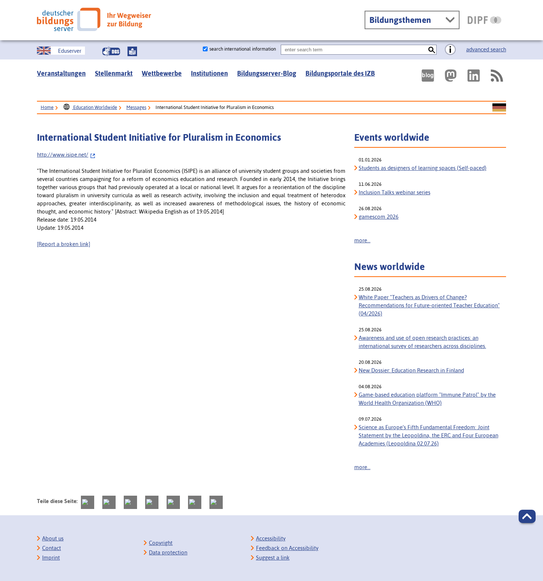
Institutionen (209, 73)
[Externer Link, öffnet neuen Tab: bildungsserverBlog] (427, 75)
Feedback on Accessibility (287, 548)
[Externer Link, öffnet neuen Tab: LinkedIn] (473, 75)
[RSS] (496, 75)
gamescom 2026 (379, 216)
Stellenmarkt (114, 73)
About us (53, 538)
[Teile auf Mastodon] (87, 502)
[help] (450, 50)
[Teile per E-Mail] (194, 502)
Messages (136, 107)
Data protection (168, 552)
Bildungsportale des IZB (340, 73)
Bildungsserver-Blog (266, 73)
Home (47, 107)
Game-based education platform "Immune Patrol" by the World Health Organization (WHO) (427, 399)
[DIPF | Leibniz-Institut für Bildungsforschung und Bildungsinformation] (484, 19)
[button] (527, 516)
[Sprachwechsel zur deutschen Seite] (499, 107)
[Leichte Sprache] (132, 51)
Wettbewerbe (162, 73)
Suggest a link (273, 557)
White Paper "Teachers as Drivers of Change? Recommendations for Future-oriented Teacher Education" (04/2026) (429, 305)
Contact (51, 548)
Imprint (51, 557)
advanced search (486, 49)
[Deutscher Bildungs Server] (94, 19)
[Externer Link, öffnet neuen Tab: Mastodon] (450, 75)
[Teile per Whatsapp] (151, 502)
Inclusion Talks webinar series (394, 192)
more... (362, 240)
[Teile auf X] (130, 502)
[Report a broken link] (63, 244)
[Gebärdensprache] (111, 51)
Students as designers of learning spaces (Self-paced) (422, 168)
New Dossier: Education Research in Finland (411, 370)
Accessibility (271, 538)
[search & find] (431, 49)
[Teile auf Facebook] (109, 502)
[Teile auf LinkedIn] (173, 502)
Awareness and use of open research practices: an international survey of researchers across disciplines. (422, 342)
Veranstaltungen (61, 73)
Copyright (161, 543)
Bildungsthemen (400, 20)
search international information (242, 49)
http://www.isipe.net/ (62, 154)
